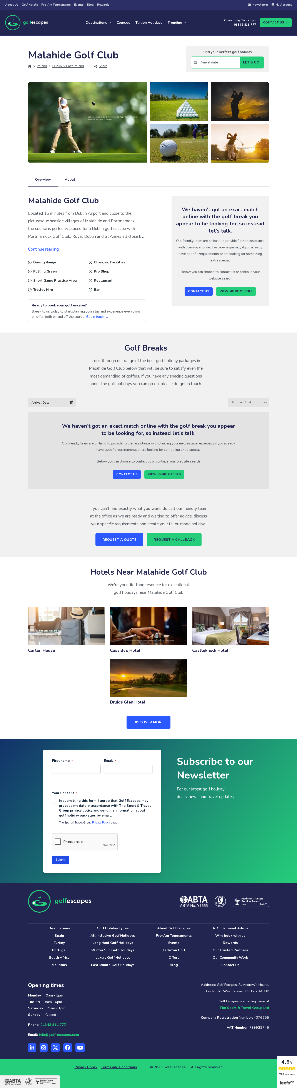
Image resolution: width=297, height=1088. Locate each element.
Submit (60, 860)
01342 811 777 (245, 25)
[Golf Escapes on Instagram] (44, 1047)
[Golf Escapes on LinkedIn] (32, 1047)
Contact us (273, 22)
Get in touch (95, 316)
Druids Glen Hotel (127, 702)
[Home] (30, 66)
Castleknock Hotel (210, 650)
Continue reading (43, 249)
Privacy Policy (101, 823)
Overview (43, 179)
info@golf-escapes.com (59, 1034)
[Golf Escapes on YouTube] (80, 1047)
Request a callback (174, 539)
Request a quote (119, 539)
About (70, 179)
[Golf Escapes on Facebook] (67, 1047)
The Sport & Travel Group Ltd (244, 1007)
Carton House (41, 650)
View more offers (236, 291)
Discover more (148, 722)
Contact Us (198, 291)
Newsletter (260, 5)
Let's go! (252, 62)
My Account (283, 5)
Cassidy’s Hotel (125, 650)
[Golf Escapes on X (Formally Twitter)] (55, 1047)
